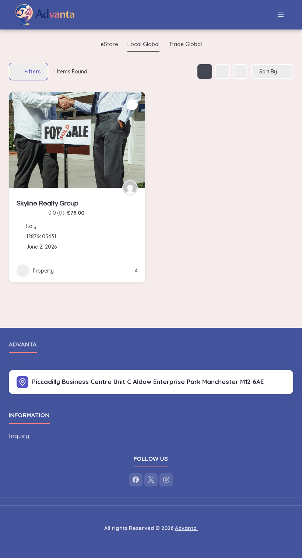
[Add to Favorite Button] (132, 104)
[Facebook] (136, 479)
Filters (32, 71)
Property (43, 270)
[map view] (240, 71)
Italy (31, 226)
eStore (109, 44)
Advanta (23, 344)
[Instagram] (166, 479)
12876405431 (41, 236)
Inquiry (19, 436)
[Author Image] (130, 187)
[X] (151, 479)
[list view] (222, 71)
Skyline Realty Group (47, 203)
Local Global (143, 44)
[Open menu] (280, 14)
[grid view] (204, 71)
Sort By (268, 71)
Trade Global (185, 44)
